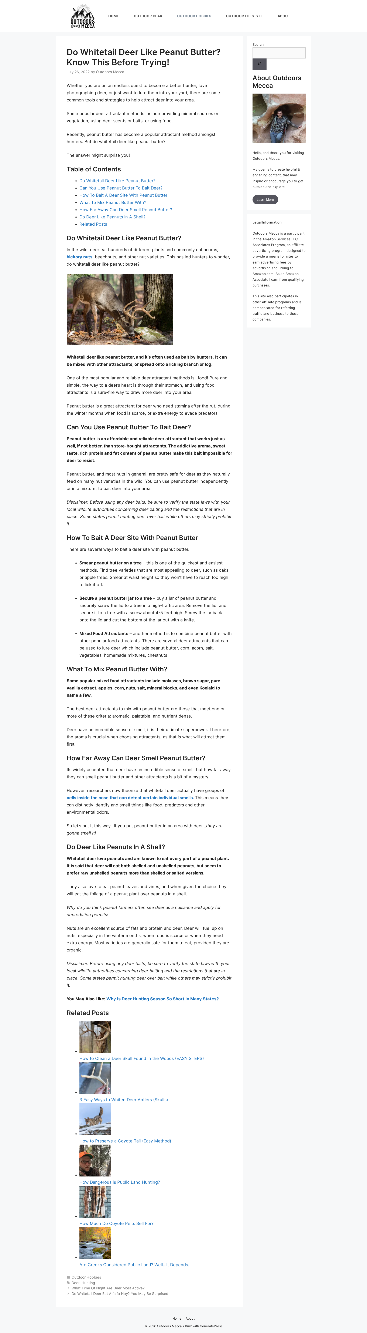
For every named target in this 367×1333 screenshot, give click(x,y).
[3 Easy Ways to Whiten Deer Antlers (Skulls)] (95, 1092)
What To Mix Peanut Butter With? (112, 202)
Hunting (88, 1283)
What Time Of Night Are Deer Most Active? (108, 1288)
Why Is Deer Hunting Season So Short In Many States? (162, 998)
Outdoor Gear (148, 16)
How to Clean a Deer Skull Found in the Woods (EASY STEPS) (141, 1058)
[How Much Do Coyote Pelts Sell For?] (95, 1216)
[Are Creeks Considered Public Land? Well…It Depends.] (95, 1257)
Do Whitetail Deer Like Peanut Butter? (117, 180)
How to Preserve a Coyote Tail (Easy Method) (125, 1141)
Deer (75, 1283)
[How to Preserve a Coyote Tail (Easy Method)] (95, 1133)
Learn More (265, 200)
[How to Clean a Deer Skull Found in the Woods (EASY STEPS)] (95, 1051)
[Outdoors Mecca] (83, 16)
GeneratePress (211, 1326)
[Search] (260, 64)
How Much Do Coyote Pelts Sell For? (116, 1223)
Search (258, 44)
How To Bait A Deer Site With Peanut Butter (123, 195)
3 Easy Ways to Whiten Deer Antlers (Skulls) (123, 1099)
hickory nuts (79, 256)
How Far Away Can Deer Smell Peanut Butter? (125, 209)
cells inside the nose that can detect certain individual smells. (131, 797)
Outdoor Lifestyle (244, 16)
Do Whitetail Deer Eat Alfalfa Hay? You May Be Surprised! (120, 1294)
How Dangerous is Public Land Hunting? (119, 1182)
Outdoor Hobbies (194, 16)
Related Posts (93, 224)
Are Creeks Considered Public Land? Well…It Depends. (134, 1264)
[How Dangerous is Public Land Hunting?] (95, 1175)
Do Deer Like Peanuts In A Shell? (112, 216)
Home (113, 16)
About (284, 16)
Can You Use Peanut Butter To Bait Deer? (120, 188)
